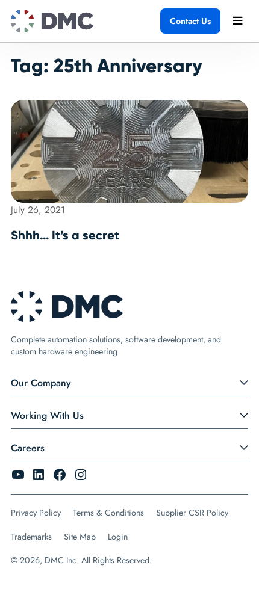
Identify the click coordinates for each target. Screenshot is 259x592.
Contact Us (190, 21)
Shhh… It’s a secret (65, 235)
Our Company (41, 383)
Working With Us (47, 415)
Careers (28, 448)
